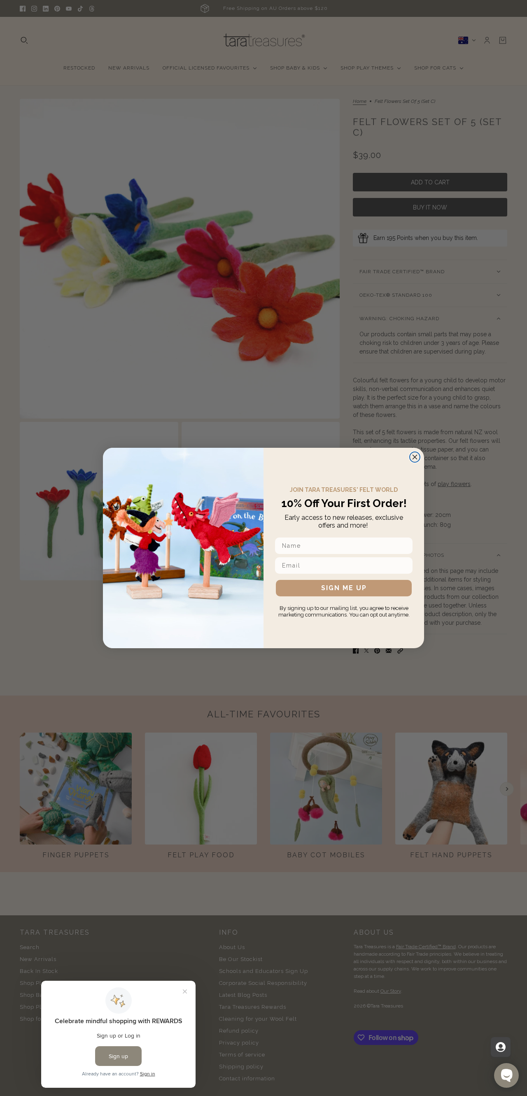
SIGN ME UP (344, 588)
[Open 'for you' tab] (501, 1047)
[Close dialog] (415, 457)
